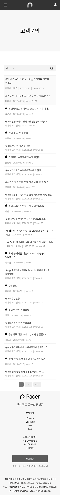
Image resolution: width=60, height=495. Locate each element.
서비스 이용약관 (30, 436)
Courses (30, 418)
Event (30, 425)
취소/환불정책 (30, 444)
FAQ (30, 429)
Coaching (30, 421)
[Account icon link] (55, 4)
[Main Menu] (5, 5)
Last (37, 384)
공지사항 (30, 447)
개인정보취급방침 (30, 440)
